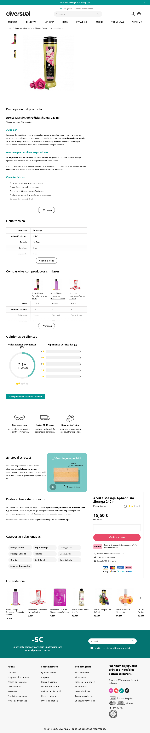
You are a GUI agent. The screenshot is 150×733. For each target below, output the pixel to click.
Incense (38, 553)
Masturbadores (82, 691)
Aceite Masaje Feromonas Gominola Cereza (15, 612)
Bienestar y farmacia (85, 682)
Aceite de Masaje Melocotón (123, 610)
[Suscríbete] (133, 642)
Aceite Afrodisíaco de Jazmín (80, 610)
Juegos (99, 22)
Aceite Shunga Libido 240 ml (102, 610)
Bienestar (30, 22)
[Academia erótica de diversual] (121, 690)
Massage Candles (18, 553)
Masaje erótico (17, 547)
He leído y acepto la (111, 648)
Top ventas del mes (84, 696)
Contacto (12, 672)
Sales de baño (66, 560)
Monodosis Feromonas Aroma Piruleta (37, 610)
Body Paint (40, 560)
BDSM (65, 22)
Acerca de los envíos (18, 682)
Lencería (49, 22)
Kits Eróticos (81, 686)
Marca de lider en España (75, 2)
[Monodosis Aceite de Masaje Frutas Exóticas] (59, 597)
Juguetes (12, 22)
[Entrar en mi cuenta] (133, 14)
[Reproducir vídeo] (53, 487)
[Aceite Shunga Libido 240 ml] (103, 597)
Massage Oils (65, 547)
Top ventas (117, 22)
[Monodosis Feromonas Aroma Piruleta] (37, 597)
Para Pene (81, 22)
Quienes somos (48, 672)
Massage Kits (65, 553)
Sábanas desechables (20, 566)
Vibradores (80, 677)
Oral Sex (14, 560)
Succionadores (82, 672)
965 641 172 (119, 553)
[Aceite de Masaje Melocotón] (125, 597)
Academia (137, 22)
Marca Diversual (49, 682)
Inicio (10, 28)
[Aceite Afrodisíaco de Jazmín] (81, 597)
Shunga (39, 230)
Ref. (94, 519)
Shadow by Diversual (85, 700)
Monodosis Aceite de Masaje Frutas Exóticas (59, 610)
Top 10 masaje (41, 547)
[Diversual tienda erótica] (25, 13)
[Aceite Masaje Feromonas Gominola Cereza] (15, 597)
